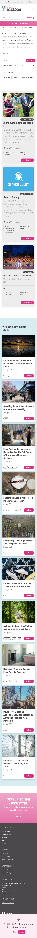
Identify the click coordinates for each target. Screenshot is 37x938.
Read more (30, 376)
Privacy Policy (6, 857)
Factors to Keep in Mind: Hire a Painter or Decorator (18, 499)
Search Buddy (11, 197)
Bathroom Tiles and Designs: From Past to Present (17, 670)
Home (3, 27)
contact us (16, 2)
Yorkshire (4, 837)
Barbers (16, 77)
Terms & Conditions (7, 860)
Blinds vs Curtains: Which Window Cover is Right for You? (16, 763)
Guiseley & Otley (6, 834)
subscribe (18, 816)
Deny (14, 932)
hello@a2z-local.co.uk (8, 903)
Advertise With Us (7, 870)
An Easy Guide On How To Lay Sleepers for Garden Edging (17, 627)
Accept (21, 932)
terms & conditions (26, 2)
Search (32, 60)
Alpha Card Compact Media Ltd (18, 124)
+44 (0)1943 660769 (8, 899)
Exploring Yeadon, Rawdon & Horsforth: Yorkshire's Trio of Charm (18, 363)
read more (5, 53)
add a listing (30, 18)
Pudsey (4, 843)
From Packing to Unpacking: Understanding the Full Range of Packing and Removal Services (17, 453)
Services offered (7, 65)
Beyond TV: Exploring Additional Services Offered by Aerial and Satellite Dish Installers (18, 716)
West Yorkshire (6, 831)
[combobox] (13, 18)
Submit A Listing (6, 873)
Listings (10, 27)
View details (28, 160)
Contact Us (5, 854)
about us (8, 2)
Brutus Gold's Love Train (17, 275)
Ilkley (3, 840)
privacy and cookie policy (20, 927)
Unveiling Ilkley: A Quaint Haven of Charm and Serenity (18, 408)
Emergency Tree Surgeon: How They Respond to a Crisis (18, 542)
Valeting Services (27, 77)
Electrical (7, 77)
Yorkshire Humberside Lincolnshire (25, 27)
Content (23, 65)
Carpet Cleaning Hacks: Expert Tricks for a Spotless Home (18, 585)
